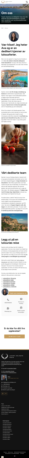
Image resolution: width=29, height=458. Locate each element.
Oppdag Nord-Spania (5, 409)
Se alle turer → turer (14, 336)
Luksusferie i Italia (8, 280)
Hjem (2, 28)
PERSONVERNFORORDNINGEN (20, 452)
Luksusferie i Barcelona (7, 426)
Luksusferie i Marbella (7, 427)
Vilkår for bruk (10, 452)
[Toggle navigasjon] (27, 2)
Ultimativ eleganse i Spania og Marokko (8, 412)
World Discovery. (12, 372)
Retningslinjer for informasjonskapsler (12, 453)
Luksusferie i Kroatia (9, 283)
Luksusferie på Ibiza (6, 432)
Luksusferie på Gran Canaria (8, 434)
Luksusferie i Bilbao (6, 439)
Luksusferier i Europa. (9, 371)
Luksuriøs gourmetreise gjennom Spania (8, 410)
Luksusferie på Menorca (7, 424)
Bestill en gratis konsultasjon (21, 311)
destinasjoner (6, 420)
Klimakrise (22, 453)
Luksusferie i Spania (12, 368)
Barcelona (4, 99)
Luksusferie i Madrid (6, 437)
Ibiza (4, 97)
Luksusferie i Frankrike (9, 286)
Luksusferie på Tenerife (7, 422)
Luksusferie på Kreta (9, 281)
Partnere (5, 452)
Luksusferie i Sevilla (6, 435)
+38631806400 (8, 302)
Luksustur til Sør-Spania (5, 405)
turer (2, 403)
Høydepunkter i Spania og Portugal (7, 407)
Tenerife (3, 105)
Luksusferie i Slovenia (9, 278)
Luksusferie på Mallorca (7, 429)
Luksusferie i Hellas (8, 285)
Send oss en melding (21, 302)
